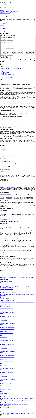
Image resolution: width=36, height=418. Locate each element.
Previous (3, 42)
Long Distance (6, 400)
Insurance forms (2, 409)
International (2, 400)
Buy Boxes (32, 400)
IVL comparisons (27, 400)
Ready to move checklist (22, 398)
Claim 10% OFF (2, 10)
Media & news (6, 398)
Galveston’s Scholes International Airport (6, 187)
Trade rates (13, 409)
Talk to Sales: (4, 413)
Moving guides (22, 400)
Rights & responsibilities (14, 398)
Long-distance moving (3, 404)
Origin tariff (17, 409)
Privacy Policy (21, 413)
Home (1, 398)
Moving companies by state (14, 400)
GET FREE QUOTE (3, 219)
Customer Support (14, 413)
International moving (15, 404)
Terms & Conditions (26, 413)
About (3, 398)
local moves (24, 168)
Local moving (9, 404)
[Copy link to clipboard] (0, 81)
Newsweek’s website (29, 216)
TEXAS (4, 168)
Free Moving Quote (7, 405)
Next (5, 42)
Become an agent (28, 398)
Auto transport (25, 404)
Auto (9, 400)
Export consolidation (8, 409)
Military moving (20, 404)
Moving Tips (2, 405)
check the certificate (5, 217)
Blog (19, 400)
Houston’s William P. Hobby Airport (5, 194)
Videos (10, 398)
